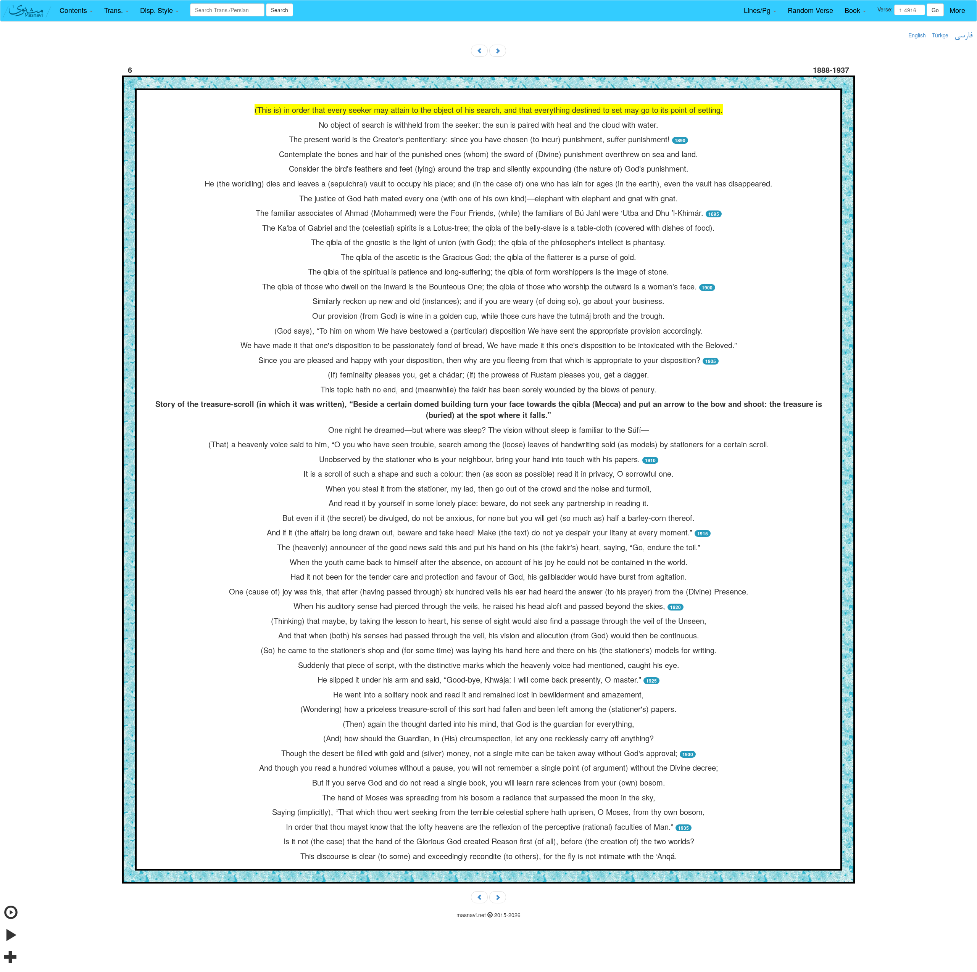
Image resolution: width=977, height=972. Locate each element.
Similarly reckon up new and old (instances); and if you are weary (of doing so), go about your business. (488, 300)
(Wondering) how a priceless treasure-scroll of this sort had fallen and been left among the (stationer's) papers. (488, 708)
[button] (76, 10)
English (917, 35)
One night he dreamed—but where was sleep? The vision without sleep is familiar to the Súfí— (488, 429)
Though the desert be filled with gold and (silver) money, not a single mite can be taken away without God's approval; (479, 752)
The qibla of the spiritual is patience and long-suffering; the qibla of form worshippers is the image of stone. (488, 271)
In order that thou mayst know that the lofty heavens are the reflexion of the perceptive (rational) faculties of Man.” (479, 826)
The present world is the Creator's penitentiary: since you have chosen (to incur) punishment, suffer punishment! (479, 139)
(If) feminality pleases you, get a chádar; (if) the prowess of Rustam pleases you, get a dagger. (488, 374)
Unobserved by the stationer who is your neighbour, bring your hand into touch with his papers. (479, 458)
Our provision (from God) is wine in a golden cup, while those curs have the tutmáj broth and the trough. (488, 315)
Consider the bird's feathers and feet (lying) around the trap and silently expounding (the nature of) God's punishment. (488, 168)
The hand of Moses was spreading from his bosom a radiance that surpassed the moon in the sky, (488, 797)
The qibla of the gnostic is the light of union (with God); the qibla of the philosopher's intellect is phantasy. (488, 241)
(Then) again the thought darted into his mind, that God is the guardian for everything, (488, 723)
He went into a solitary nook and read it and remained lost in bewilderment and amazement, (488, 694)
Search (279, 10)
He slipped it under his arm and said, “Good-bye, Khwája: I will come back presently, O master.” (479, 679)
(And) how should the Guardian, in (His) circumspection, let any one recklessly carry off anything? (488, 738)
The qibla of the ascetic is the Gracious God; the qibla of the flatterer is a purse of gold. (488, 256)
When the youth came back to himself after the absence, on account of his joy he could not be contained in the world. (489, 561)
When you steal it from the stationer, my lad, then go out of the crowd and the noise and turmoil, (488, 488)
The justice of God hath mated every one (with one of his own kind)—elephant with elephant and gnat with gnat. (488, 198)
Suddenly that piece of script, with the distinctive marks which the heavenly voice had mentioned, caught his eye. (488, 664)
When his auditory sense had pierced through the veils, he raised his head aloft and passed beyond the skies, (479, 605)
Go (935, 10)
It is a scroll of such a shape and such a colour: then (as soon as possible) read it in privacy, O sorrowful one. (488, 473)
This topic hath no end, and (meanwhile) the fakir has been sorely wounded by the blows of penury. (488, 389)
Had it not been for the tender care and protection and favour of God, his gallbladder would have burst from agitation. (488, 576)
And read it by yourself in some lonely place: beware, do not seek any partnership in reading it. (489, 502)
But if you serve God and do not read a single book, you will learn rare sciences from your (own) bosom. (488, 782)
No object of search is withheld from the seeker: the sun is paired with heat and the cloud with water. (488, 124)
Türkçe (940, 35)
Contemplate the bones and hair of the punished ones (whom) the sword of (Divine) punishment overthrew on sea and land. (488, 153)
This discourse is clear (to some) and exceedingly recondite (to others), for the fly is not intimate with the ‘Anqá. (488, 855)
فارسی (963, 35)
